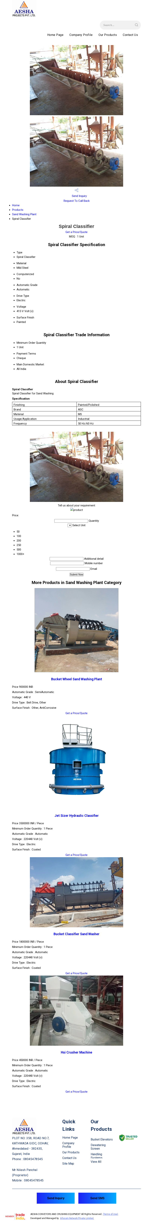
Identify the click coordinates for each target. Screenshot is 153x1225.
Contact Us (130, 35)
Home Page (55, 35)
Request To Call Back (77, 201)
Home (16, 205)
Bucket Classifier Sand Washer (76, 934)
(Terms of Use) (110, 1214)
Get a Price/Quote (76, 232)
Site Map (68, 1163)
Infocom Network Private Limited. (77, 1218)
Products (17, 209)
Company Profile (81, 35)
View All (96, 1161)
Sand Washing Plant (24, 214)
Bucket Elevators (102, 1139)
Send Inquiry (79, 196)
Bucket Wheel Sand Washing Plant (76, 679)
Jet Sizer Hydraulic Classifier (76, 816)
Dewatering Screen (98, 1146)
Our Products (108, 35)
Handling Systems (96, 1156)
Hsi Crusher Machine (76, 1052)
